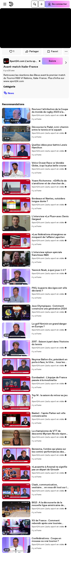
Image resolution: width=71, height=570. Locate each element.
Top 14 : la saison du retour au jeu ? (50, 396)
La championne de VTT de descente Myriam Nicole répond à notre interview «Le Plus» (49, 432)
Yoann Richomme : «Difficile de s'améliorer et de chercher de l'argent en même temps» (49, 182)
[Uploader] (41, 4)
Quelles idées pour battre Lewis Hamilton (49, 146)
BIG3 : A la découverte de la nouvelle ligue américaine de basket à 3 (48, 504)
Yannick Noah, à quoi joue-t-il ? (49, 270)
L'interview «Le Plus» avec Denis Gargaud (50, 218)
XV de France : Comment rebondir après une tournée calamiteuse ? (47, 522)
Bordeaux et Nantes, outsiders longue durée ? (48, 200)
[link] (22, 61)
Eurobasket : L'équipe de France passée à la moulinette (49, 379)
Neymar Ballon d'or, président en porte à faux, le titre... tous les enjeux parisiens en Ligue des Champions (49, 361)
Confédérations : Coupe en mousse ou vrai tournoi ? (46, 540)
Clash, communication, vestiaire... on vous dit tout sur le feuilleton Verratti (50, 486)
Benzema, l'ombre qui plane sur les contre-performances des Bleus (49, 450)
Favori (54, 51)
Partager (34, 51)
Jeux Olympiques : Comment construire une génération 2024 (49, 307)
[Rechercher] (34, 4)
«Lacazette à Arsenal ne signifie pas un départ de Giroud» (49, 468)
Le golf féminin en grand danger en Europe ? (49, 325)
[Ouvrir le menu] (5, 4)
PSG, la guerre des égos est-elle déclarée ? (49, 289)
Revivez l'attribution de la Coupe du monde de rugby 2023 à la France (50, 110)
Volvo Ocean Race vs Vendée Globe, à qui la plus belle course (49, 164)
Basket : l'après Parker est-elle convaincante (48, 414)
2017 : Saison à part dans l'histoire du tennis (50, 343)
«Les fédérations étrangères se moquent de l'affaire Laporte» (49, 236)
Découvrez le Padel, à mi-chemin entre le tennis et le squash (50, 128)
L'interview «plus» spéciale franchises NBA (47, 253)
